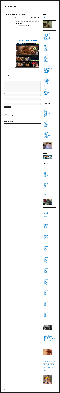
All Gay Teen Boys (46, 50)
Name (5, 93)
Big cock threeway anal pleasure (48, 340)
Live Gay (45, 128)
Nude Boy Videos (46, 132)
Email (5, 97)
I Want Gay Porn (46, 82)
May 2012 (45, 294)
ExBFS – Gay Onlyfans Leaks (48, 68)
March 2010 (45, 318)
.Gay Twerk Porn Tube (47, 40)
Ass (49, 361)
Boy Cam (45, 57)
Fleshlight (45, 172)
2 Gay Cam (45, 110)
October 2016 (46, 245)
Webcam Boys (46, 96)
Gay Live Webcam (46, 74)
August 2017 (45, 238)
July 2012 (45, 292)
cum (44, 170)
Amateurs (45, 165)
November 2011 (46, 299)
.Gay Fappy (45, 36)
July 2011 (45, 303)
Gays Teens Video (46, 80)
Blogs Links (45, 17)
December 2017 (46, 235)
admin (5, 17)
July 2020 (45, 221)
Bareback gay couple (47, 337)
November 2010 (46, 310)
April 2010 (45, 317)
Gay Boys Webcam (46, 71)
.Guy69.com (45, 41)
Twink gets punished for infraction (49, 344)
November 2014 (46, 266)
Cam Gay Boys (46, 63)
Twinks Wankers (46, 95)
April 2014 (45, 273)
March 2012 (45, 296)
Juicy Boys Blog (46, 126)
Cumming (45, 171)
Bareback (45, 166)
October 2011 (45, 300)
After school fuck (46, 341)
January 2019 (46, 228)
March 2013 (45, 285)
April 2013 (45, 284)
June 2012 (45, 293)
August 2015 (45, 258)
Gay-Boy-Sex (46, 77)
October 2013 (45, 278)
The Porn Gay (46, 93)
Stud (44, 184)
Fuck (48, 364)
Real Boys (45, 133)
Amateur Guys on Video (47, 113)
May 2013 (45, 283)
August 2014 (45, 269)
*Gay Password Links (47, 45)
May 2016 (45, 250)
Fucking (45, 173)
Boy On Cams (46, 117)
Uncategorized (46, 189)
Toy (44, 187)
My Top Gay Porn (46, 85)
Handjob (45, 176)
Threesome (48, 367)
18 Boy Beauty (46, 109)
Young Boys (45, 194)
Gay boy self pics (46, 120)
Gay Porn (45, 122)
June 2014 (45, 271)
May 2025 (45, 211)
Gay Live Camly (46, 72)
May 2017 (45, 240)
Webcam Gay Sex (46, 138)
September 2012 (46, 290)
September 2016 (46, 246)
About (45, 16)
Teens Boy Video (46, 91)
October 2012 (46, 289)
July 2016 (45, 248)
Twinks (5, 22)
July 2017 (45, 239)
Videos (10, 22)
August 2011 (45, 302)
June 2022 (45, 216)
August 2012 (45, 291)
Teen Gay (44, 367)
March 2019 (45, 227)
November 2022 (46, 215)
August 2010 (45, 313)
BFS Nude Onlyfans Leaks (47, 55)
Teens (45, 186)
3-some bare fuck (46, 335)
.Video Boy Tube (46, 44)
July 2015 (45, 259)
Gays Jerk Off (45, 123)
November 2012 (46, 288)
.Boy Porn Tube (46, 34)
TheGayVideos (46, 136)
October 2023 (46, 213)
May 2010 (45, 316)
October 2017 (46, 236)
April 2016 (45, 251)
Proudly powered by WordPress (14, 389)
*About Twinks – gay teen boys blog (49, 106)
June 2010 (45, 315)
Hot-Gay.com (46, 125)
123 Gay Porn (45, 47)
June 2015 (45, 260)
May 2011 (45, 305)
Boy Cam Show (46, 58)
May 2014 (45, 272)
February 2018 (46, 234)
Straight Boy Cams (46, 90)
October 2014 (46, 267)
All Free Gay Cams (46, 112)
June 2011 (45, 304)
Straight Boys (46, 183)
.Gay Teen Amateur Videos (47, 38)
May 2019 (45, 226)
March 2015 (45, 263)
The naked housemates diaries (48, 135)
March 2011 (45, 307)
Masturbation (46, 178)
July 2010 (45, 314)
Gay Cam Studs (46, 121)
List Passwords (46, 127)
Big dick (52, 361)
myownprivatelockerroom (47, 131)
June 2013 (45, 282)
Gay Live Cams (46, 73)
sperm (45, 182)
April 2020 (45, 222)
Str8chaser (45, 89)
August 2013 (45, 280)
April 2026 (45, 210)
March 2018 (45, 233)
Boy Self (45, 60)
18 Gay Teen (45, 48)
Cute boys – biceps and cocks (48, 336)
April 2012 (45, 295)
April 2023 (45, 214)
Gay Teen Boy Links (10, 6)
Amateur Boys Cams (46, 51)
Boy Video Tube (46, 61)
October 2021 (46, 218)
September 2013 (46, 279)
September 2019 (46, 224)
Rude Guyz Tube (46, 134)
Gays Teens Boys (46, 79)
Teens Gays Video (46, 92)
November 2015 (46, 255)
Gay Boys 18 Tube (46, 70)
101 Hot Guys (45, 46)
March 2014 (45, 274)
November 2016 (46, 244)
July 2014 (45, 270)
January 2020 (46, 223)
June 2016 (45, 249)
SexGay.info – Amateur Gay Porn (48, 88)
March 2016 (45, 252)
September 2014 (46, 268)
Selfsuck (45, 181)
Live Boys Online (46, 83)
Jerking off (45, 177)
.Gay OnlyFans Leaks (47, 37)
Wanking (45, 192)
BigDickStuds (46, 116)
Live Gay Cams (46, 84)
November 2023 (46, 212)
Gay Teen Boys (46, 175)
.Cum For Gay (46, 35)
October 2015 (46, 256)
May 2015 (45, 261)
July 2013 (45, 281)
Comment (6, 80)
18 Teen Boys (46, 49)
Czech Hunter (46, 67)
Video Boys (7, 22)
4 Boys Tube (45, 111)
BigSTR (45, 56)
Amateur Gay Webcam (47, 52)
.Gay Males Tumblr (46, 105)
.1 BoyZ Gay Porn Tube (47, 33)
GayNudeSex (45, 78)
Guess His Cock (46, 124)
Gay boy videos (46, 174)
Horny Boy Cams (46, 81)
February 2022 (46, 217)
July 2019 (45, 225)
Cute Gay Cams (46, 66)
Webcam (45, 193)
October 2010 (46, 311)
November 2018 (46, 229)
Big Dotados (45, 115)
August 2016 (45, 247)
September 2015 (46, 257)
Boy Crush (45, 59)
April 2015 (45, 262)
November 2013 (46, 277)
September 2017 (46, 237)
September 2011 (46, 301)
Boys (55, 361)
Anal (47, 361)
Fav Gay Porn (46, 69)
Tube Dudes (45, 94)
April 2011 (45, 306)
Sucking (45, 185)
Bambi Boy (45, 114)
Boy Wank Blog (46, 62)
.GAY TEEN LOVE (46, 39)
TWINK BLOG (46, 137)
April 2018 (45, 232)
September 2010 (46, 312)
